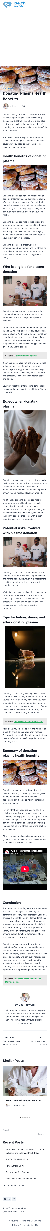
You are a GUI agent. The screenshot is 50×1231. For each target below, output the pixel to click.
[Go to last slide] (6, 1090)
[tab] (20, 1117)
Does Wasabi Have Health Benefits (11, 1041)
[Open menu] (45, 4)
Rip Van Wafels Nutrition (17, 1159)
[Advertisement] (25, 36)
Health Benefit (9, 89)
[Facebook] (5, 1199)
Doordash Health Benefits (39, 1041)
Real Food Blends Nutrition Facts (21, 1178)
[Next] (43, 1090)
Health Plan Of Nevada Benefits (23, 1100)
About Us (13, 1221)
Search (6, 1130)
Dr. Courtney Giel (18, 106)
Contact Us (32, 1225)
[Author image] (6, 106)
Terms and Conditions (30, 1221)
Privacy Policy (18, 1225)
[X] (9, 1199)
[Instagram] (14, 1199)
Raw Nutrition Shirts (15, 1166)
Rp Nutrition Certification (17, 1172)
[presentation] (25, 1081)
